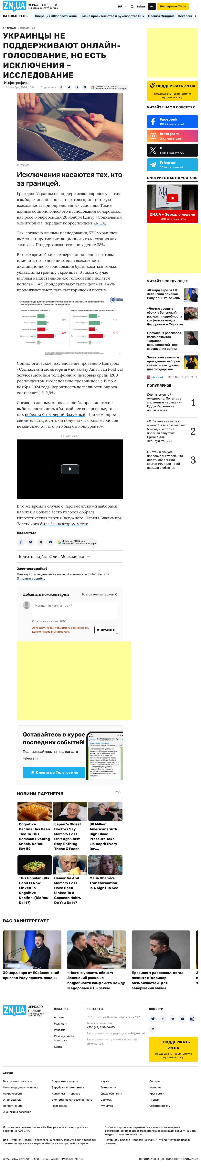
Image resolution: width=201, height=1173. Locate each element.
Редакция (60, 1023)
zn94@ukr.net (136, 1033)
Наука (104, 1081)
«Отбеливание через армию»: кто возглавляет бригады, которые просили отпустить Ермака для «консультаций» (166, 431)
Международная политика (20, 1087)
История (155, 1087)
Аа (151, 6)
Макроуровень (12, 1093)
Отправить (106, 629)
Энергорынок (12, 1099)
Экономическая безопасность (72, 1099)
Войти (140, 6)
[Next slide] (195, 16)
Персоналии (60, 1105)
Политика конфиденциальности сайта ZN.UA (168, 1159)
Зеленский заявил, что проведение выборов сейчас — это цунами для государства (164, 363)
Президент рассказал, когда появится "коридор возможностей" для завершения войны (164, 341)
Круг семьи (156, 1093)
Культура (106, 1105)
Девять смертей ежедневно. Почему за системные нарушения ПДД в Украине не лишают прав (164, 402)
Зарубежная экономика (68, 1087)
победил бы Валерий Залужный (55, 414)
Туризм (154, 1099)
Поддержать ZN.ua (173, 6)
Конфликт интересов (66, 1093)
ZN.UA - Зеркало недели (172, 214)
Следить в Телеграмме (57, 772)
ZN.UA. (99, 223)
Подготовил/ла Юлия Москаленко (50, 556)
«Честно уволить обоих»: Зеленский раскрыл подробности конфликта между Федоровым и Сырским (165, 316)
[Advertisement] (74, 680)
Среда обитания (111, 1093)
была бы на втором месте (64, 523)
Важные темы (16, 16)
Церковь (106, 1099)
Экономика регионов (17, 1112)
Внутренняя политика (18, 1081)
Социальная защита (65, 1081)
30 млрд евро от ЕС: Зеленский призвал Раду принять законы (163, 294)
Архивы (59, 1017)
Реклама (60, 1030)
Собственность (159, 1105)
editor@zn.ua (95, 1043)
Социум (154, 1081)
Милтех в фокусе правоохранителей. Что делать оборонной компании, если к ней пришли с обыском (165, 460)
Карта (58, 1046)
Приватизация (13, 1105)
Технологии (108, 1087)
